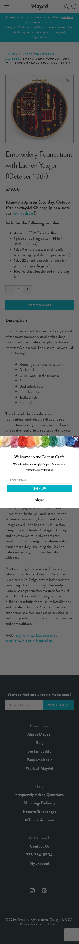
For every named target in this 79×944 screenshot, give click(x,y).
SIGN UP (39, 489)
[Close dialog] (76, 439)
